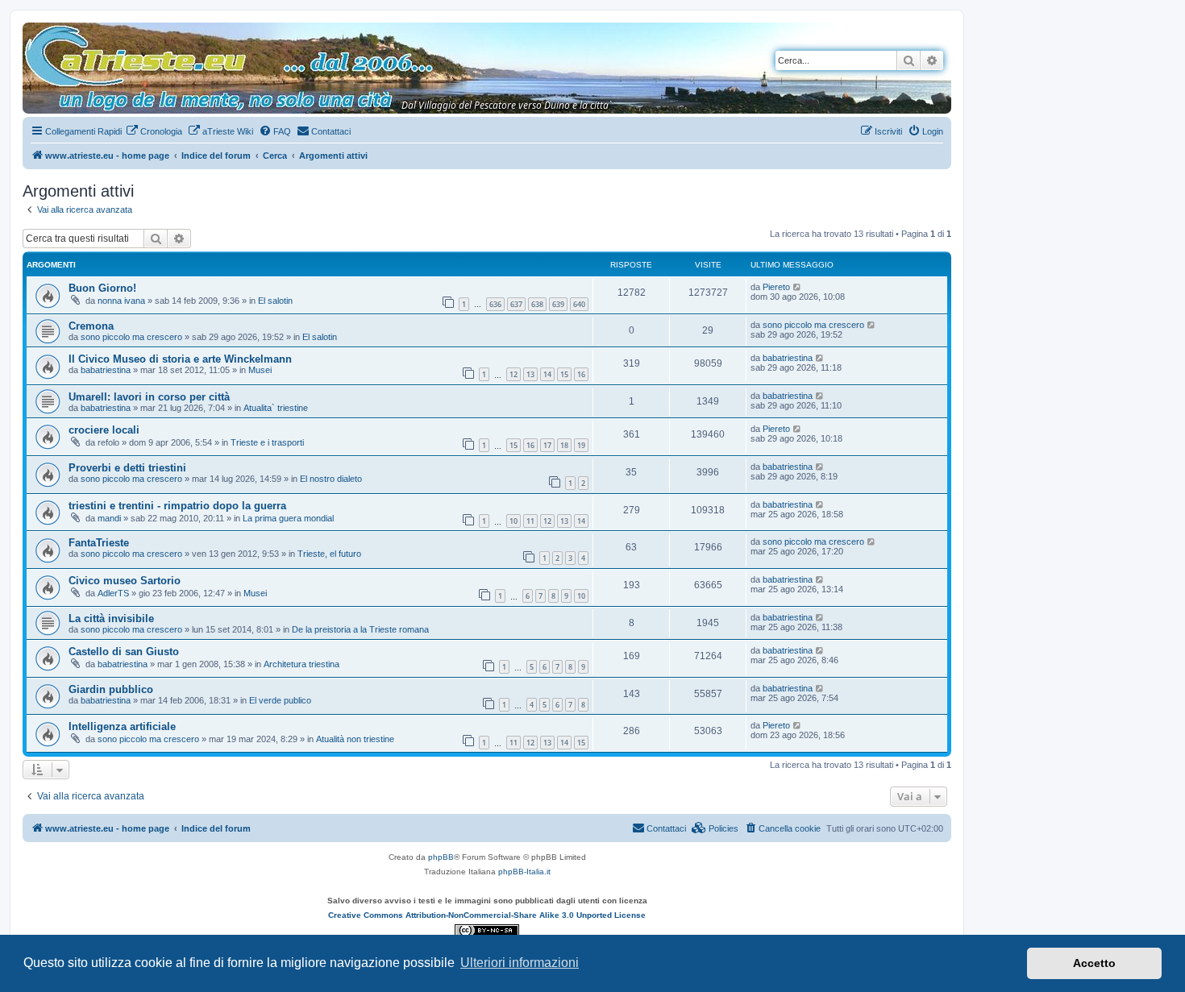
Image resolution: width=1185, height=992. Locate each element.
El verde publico (280, 700)
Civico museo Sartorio (125, 581)
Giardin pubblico (111, 689)
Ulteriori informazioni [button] (519, 962)
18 (564, 445)
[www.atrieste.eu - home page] (36, 31)
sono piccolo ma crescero (131, 337)
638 (537, 304)
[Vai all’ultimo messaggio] (797, 287)
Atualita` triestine (275, 408)
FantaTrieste (99, 543)
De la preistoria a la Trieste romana (360, 629)
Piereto (776, 287)
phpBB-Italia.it (524, 871)
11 (530, 521)
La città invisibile (111, 618)
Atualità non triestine (355, 739)
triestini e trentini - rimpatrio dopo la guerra (177, 506)
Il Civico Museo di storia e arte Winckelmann (180, 359)
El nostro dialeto (331, 479)
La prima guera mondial (288, 518)
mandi (109, 518)
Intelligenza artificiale (122, 726)
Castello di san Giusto (124, 651)
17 (547, 445)
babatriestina (106, 370)
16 (581, 374)
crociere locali (104, 430)
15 (564, 374)
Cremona (91, 326)
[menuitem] (154, 131)
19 (581, 445)
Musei (260, 370)
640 (579, 304)
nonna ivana (121, 300)
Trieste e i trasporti (267, 442)
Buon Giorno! (102, 288)
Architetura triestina (301, 664)
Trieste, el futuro (329, 553)
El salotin (275, 300)
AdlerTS (113, 593)
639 (558, 304)
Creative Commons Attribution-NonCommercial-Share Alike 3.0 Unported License (487, 915)
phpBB (441, 857)
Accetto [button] (1094, 963)
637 (516, 304)
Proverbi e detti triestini (127, 468)
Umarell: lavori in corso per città (149, 397)
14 (547, 374)
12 (513, 374)
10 (513, 521)
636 (495, 304)
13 (530, 374)
